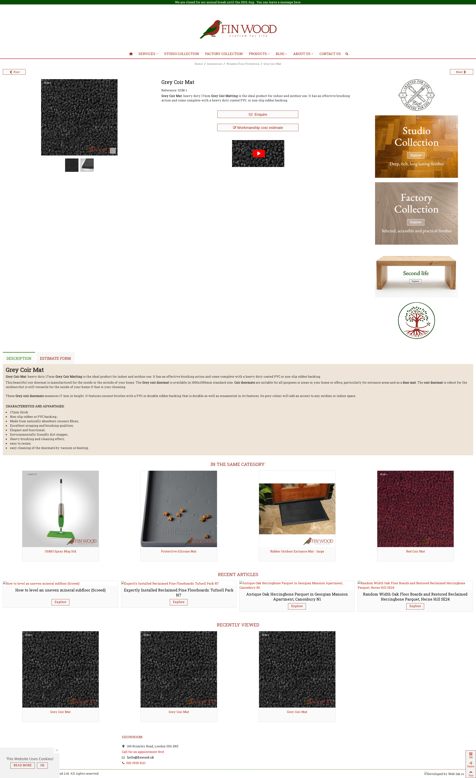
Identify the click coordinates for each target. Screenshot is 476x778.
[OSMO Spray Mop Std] (60, 509)
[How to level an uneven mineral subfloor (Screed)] (41, 583)
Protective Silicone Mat (179, 551)
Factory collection (224, 53)
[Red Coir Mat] (415, 509)
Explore (60, 602)
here (297, 2)
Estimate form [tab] (55, 358)
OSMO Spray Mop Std (60, 551)
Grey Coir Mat (60, 712)
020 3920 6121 (136, 763)
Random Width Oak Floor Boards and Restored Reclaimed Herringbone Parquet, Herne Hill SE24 (415, 597)
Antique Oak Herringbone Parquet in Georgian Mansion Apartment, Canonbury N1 (297, 597)
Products (258, 53)
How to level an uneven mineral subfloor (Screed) (60, 590)
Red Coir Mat (415, 551)
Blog (280, 53)
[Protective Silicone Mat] (179, 509)
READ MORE (23, 765)
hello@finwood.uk (140, 757)
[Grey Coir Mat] (60, 669)
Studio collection (181, 53)
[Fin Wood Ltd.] (238, 30)
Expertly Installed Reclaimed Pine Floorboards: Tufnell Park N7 (179, 592)
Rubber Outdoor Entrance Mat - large (297, 551)
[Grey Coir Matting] (113, 151)
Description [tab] (19, 358)
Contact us (330, 53)
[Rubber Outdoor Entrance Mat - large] (297, 509)
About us (302, 53)
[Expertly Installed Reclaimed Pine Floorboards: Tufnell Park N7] (170, 583)
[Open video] (257, 153)
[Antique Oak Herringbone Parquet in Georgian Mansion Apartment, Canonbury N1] (296, 585)
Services (147, 53)
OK (42, 765)
